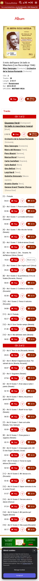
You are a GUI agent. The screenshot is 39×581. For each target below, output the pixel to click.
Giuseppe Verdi (12, 123)
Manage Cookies (19, 570)
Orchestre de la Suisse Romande (19, 139)
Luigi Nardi (9, 172)
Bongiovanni (14, 83)
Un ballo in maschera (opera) (19, 126)
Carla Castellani (12, 161)
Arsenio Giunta (11, 183)
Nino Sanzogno (10, 68)
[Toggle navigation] (35, 2)
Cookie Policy (27, 563)
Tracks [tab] (6, 111)
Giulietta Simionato (13, 176)
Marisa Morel (11, 157)
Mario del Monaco (13, 150)
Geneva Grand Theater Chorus (18, 187)
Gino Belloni (10, 168)
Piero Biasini (10, 153)
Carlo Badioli (10, 165)
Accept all (19, 575)
